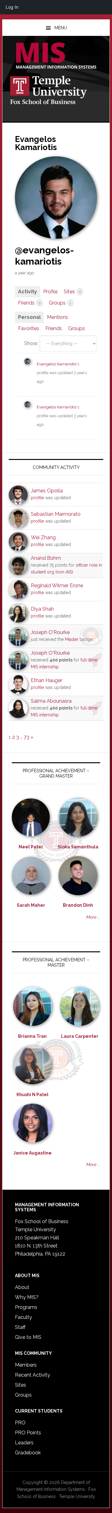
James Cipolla (47, 491)
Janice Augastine (32, 1152)
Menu (60, 27)
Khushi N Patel (32, 1094)
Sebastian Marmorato (56, 514)
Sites (72, 292)
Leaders (24, 1443)
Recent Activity (32, 1375)
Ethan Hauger (46, 680)
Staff (20, 1327)
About (22, 1287)
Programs (26, 1307)
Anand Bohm (46, 558)
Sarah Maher (31, 905)
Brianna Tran (32, 1036)
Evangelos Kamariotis (57, 364)
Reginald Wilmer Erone (57, 585)
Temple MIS (56, 56)
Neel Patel (31, 846)
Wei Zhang (43, 537)
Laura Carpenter (79, 1036)
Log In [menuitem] (12, 7)
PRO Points (28, 1433)
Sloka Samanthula (78, 846)
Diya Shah (42, 609)
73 (26, 737)
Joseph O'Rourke (50, 632)
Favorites (28, 328)
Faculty (23, 1317)
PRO (20, 1423)
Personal (29, 317)
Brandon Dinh (78, 905)
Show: (31, 343)
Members (26, 1365)
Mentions (57, 317)
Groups (60, 303)
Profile (50, 292)
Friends (29, 303)
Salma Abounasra (51, 701)
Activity (27, 292)
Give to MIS (28, 1337)
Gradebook (28, 1453)
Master (71, 639)
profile (37, 497)
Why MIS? (27, 1297)
